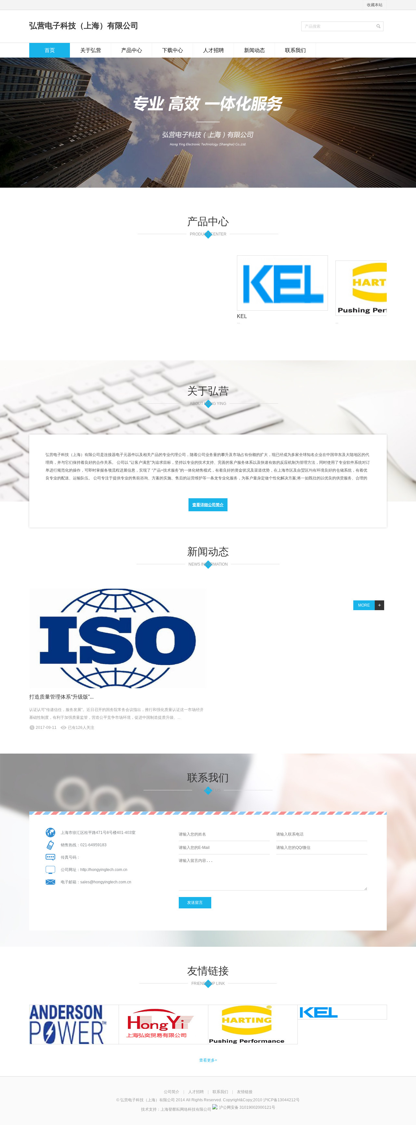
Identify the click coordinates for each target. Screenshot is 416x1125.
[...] (350, 288)
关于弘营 (90, 50)
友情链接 (245, 1092)
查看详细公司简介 (208, 504)
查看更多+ (208, 1060)
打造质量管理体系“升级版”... (61, 697)
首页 (50, 50)
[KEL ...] (251, 283)
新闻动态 (254, 50)
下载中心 (172, 50)
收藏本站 (375, 5)
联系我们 (295, 50)
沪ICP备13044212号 (281, 1100)
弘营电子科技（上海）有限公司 (83, 25)
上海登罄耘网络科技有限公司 (186, 1109)
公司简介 (171, 1092)
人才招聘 (213, 50)
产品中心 (131, 50)
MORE (369, 605)
